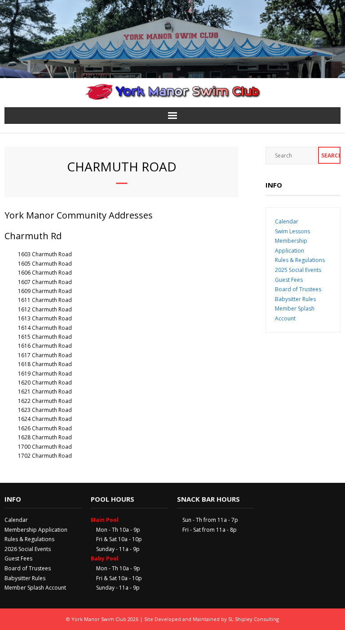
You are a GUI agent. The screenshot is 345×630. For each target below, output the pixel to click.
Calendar (286, 221)
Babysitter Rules (295, 299)
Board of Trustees (298, 289)
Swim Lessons (292, 231)
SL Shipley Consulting (253, 619)
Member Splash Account (35, 587)
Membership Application (35, 530)
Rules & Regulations (300, 260)
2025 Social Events (298, 270)
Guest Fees (289, 280)
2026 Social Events (27, 549)
